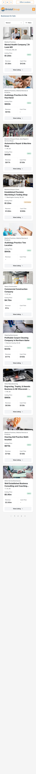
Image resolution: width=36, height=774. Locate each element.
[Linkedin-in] (7, 2)
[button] (33, 9)
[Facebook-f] (3, 2)
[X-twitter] (11, 2)
